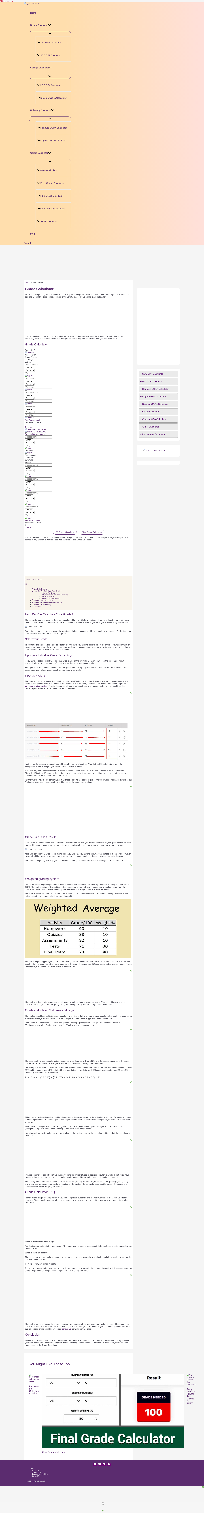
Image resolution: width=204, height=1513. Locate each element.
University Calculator (40, 110)
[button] (49, 25)
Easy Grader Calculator (52, 183)
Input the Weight (48, 596)
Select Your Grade (49, 593)
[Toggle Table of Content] (27, 585)
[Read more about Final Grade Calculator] (113, 1447)
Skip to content (6, 1)
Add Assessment (32, 420)
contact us (66, 1329)
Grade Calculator (49, 170)
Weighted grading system (43, 600)
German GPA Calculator (52, 208)
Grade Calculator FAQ (42, 604)
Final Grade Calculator (51, 196)
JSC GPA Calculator (50, 42)
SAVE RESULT (40, 432)
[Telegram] (109, 1464)
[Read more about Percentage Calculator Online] (34, 1381)
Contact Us (36, 1476)
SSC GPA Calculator (50, 55)
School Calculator (39, 25)
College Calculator (39, 67)
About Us (35, 1470)
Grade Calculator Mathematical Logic (48, 602)
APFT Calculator (48, 221)
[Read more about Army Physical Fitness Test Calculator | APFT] (191, 1384)
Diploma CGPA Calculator (53, 98)
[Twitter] (104, 1464)
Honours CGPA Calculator (53, 128)
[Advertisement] (102, 262)
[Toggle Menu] (50, 33)
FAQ (32, 1468)
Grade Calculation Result (51, 598)
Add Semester (40, 429)
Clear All (28, 427)
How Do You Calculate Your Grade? (47, 591)
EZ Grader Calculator (64, 532)
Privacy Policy (37, 1472)
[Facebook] (95, 1464)
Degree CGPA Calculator (53, 140)
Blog (32, 234)
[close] (103, 1503)
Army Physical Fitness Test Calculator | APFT (191, 1396)
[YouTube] (100, 1464)
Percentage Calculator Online (34, 1390)
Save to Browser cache (35, 434)
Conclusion (38, 607)
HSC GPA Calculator (50, 85)
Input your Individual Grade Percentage (55, 595)
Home (33, 13)
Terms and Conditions (40, 1474)
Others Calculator (39, 153)
